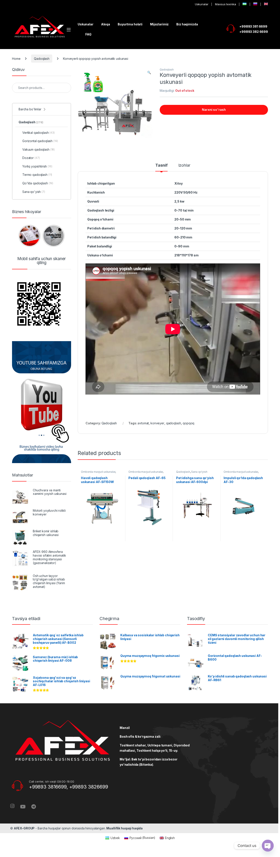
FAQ (88, 34)
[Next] (62, 236)
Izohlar (184, 165)
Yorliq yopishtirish (37, 166)
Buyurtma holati (130, 24)
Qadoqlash (41, 58)
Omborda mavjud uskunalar (98, 471)
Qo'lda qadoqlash (37, 183)
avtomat (143, 423)
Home (16, 58)
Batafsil (101, 544)
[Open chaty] (268, 846)
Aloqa (105, 24)
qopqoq (188, 423)
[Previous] (21, 236)
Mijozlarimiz (159, 24)
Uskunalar (201, 4)
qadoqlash (173, 423)
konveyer (157, 423)
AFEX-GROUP (24, 828)
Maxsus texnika (225, 4)
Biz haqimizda (187, 24)
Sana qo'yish (199, 471)
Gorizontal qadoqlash (40, 141)
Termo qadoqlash (37, 174)
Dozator (31, 158)
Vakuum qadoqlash (38, 149)
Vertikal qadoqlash (38, 132)
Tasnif (161, 165)
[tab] (161, 167)
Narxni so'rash (214, 110)
